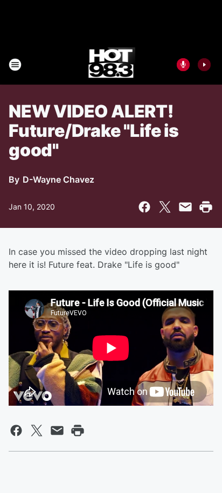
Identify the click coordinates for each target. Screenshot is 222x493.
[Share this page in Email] (185, 206)
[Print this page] (205, 206)
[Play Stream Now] (204, 64)
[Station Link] (111, 64)
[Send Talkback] (183, 64)
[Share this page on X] (164, 206)
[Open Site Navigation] (15, 64)
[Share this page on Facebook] (144, 206)
